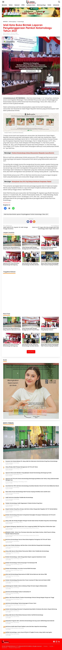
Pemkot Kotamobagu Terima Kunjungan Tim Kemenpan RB (21, 562)
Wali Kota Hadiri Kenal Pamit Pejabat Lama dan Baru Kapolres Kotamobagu (26, 626)
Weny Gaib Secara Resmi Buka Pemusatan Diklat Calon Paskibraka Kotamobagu (27, 551)
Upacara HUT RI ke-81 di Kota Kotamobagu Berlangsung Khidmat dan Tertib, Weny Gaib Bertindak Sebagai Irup (11, 264)
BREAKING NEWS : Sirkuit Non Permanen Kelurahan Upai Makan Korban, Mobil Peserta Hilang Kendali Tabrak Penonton (30, 533)
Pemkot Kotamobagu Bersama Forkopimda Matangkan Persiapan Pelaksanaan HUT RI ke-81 (30, 514)
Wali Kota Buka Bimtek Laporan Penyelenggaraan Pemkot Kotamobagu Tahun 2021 (26, 214)
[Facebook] (28, 221)
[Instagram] (31, 221)
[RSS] (34, 221)
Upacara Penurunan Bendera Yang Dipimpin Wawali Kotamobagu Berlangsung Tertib (50, 248)
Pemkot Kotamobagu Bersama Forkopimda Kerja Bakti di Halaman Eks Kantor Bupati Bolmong (31, 609)
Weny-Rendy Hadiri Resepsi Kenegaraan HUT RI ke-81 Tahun (30, 248)
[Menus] (3, 2)
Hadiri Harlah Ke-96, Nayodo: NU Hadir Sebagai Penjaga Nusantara (15, 227)
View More (31, 351)
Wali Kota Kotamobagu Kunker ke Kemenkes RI (18, 591)
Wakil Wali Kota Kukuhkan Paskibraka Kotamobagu (19, 497)
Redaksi (46, 646)
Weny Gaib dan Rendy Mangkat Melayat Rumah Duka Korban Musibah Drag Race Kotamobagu (31, 520)
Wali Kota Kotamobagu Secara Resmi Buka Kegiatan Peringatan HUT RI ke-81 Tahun (28, 539)
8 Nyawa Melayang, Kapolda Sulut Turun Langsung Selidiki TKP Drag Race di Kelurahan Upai (30, 526)
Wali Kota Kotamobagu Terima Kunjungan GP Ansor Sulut (21, 603)
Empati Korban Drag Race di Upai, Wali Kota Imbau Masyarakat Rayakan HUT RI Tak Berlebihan (31, 509)
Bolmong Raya (6, 34)
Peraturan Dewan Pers (14, 647)
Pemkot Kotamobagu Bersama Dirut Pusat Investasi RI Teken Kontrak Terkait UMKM (28, 580)
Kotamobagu (13, 34)
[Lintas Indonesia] (31, 2)
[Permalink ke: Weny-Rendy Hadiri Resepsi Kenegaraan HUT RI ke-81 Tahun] (31, 240)
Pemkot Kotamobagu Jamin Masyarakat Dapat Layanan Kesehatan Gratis (26, 557)
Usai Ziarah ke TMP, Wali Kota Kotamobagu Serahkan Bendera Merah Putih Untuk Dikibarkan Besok (31, 264)
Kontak (51, 646)
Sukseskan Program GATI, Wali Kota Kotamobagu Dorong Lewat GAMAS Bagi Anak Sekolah (30, 620)
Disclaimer (4, 647)
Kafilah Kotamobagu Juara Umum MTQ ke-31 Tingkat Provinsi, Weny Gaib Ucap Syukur (29, 632)
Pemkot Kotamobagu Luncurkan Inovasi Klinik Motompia (21, 568)
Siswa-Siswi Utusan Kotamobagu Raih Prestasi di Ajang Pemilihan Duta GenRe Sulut (50, 264)
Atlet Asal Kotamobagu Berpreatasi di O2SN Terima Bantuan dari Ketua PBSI (26, 574)
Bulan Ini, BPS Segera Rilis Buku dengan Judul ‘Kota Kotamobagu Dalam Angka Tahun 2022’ (45, 227)
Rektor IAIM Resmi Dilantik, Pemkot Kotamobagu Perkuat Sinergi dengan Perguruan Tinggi (30, 597)
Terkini (17, 34)
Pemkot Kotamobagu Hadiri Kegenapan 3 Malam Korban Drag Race (24, 503)
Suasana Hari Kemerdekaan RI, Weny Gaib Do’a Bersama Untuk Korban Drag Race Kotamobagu (12, 248)
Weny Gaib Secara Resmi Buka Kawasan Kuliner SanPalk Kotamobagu (24, 615)
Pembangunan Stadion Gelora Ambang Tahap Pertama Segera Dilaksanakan (26, 586)
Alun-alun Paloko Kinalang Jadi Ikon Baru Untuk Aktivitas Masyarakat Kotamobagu (28, 545)
